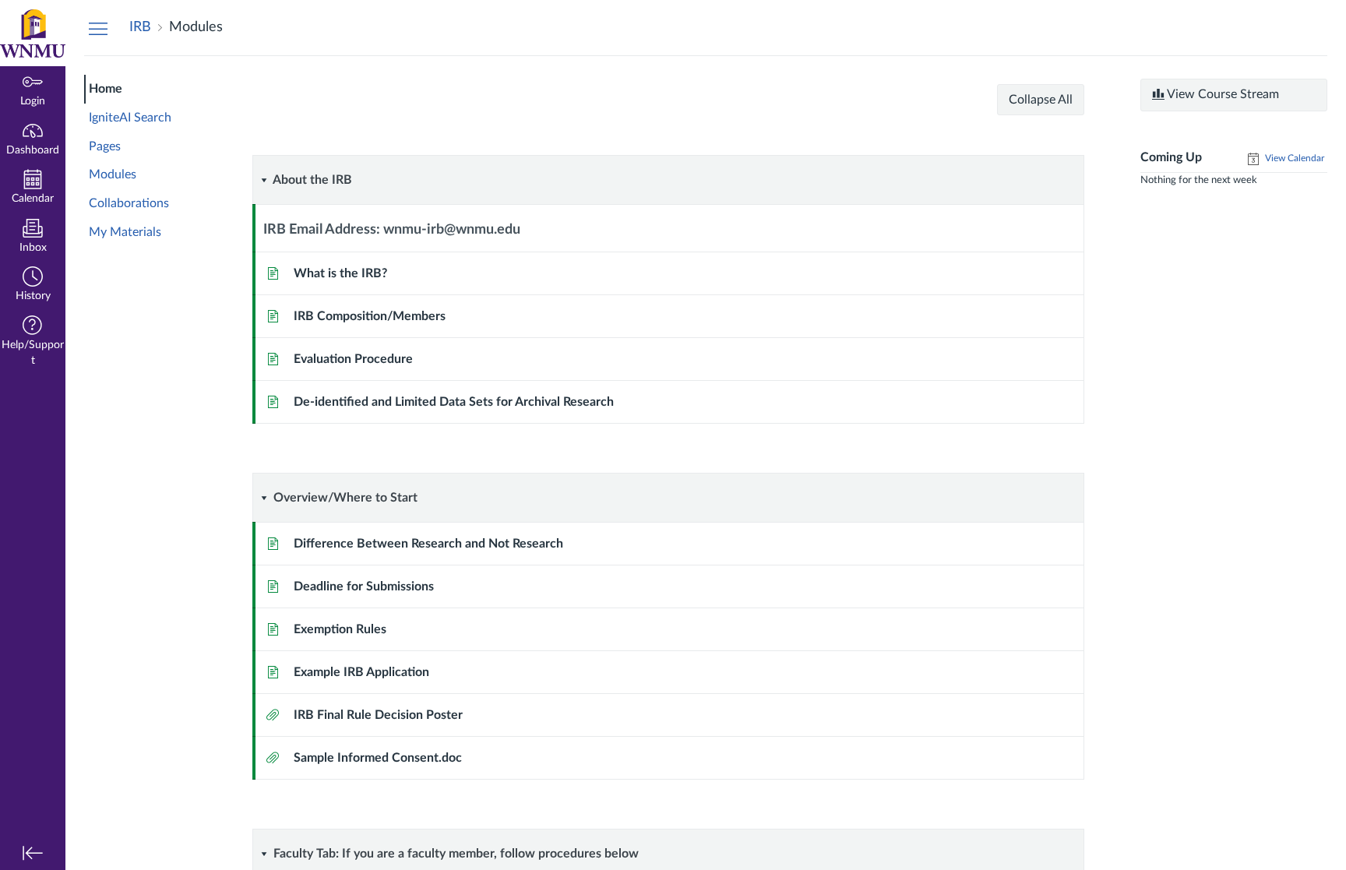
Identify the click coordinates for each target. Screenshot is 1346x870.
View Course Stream (1222, 94)
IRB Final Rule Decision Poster (378, 715)
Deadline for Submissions (364, 586)
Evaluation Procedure (353, 359)
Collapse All (1041, 99)
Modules (112, 174)
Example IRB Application (361, 672)
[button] (32, 285)
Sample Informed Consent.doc (378, 758)
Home (105, 89)
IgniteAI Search (130, 117)
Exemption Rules (340, 629)
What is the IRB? (340, 273)
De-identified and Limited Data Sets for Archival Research (454, 402)
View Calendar (1293, 158)
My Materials (125, 232)
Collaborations (129, 203)
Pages (105, 146)
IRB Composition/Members (370, 316)
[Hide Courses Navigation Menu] (98, 28)
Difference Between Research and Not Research (428, 543)
